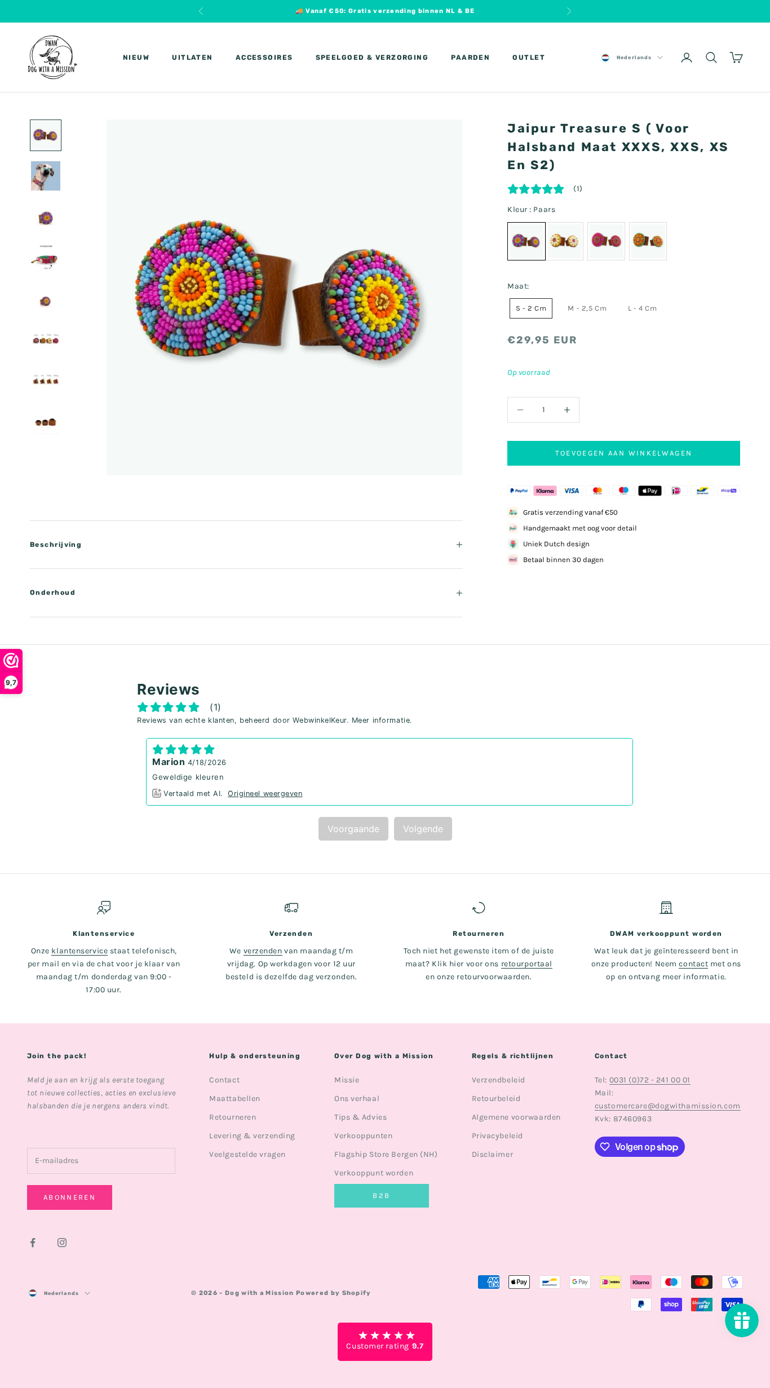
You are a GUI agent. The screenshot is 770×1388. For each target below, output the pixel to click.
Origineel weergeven (265, 793)
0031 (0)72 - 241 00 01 (650, 1080)
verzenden (263, 951)
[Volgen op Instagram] (62, 1242)
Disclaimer (493, 1154)
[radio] (564, 241)
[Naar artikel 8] (45, 419)
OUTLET (528, 57)
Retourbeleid (496, 1098)
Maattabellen (234, 1098)
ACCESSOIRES (264, 57)
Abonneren (69, 1197)
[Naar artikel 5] (45, 297)
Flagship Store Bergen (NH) (386, 1154)
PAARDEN (470, 57)
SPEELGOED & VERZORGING (372, 57)
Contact (224, 1080)
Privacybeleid (497, 1136)
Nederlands (634, 57)
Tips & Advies (360, 1117)
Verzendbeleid (498, 1080)
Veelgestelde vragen (247, 1154)
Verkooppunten (363, 1136)
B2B (381, 1195)
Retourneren (232, 1117)
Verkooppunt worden (373, 1173)
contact (693, 964)
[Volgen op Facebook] (32, 1242)
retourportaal (526, 964)
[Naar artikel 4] (45, 257)
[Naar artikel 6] (45, 338)
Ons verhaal (356, 1098)
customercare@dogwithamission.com (668, 1106)
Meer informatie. (382, 720)
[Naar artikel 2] (45, 176)
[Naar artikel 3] (45, 216)
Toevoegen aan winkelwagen (624, 453)
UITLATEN (192, 57)
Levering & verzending (252, 1136)
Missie (346, 1080)
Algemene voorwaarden (516, 1117)
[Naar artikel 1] (45, 135)
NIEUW (136, 57)
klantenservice (79, 951)
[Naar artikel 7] (45, 379)
